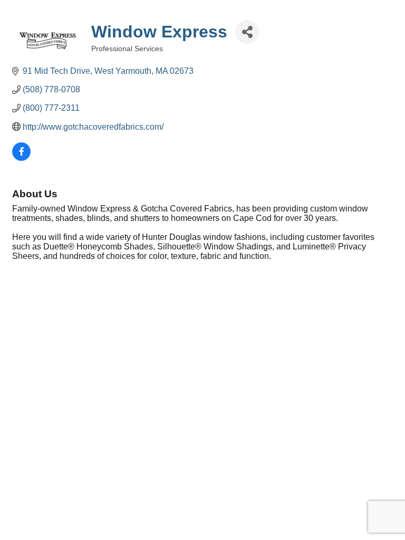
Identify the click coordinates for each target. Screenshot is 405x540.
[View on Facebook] (21, 157)
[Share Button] (247, 32)
